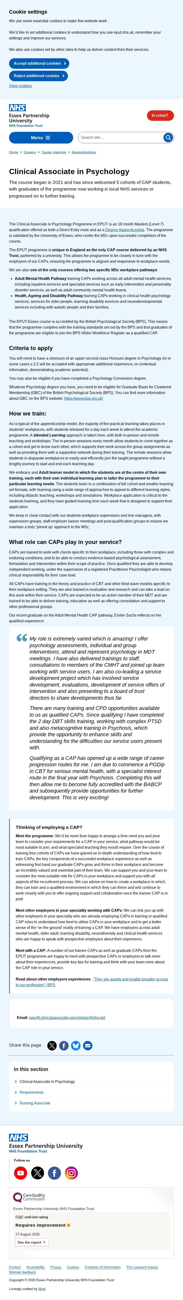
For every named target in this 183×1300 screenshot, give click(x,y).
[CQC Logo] (29, 1201)
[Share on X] (52, 1045)
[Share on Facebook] (64, 1045)
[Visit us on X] (37, 1173)
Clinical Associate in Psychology (47, 1082)
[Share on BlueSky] (76, 1045)
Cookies (73, 1267)
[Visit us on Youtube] (20, 1173)
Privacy (55, 1267)
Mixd (42, 1289)
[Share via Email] (87, 1045)
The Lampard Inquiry (142, 1267)
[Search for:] (120, 137)
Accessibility (35, 1267)
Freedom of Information (103, 1267)
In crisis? (160, 115)
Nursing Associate (35, 1103)
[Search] (168, 137)
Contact (15, 1267)
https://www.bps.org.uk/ (83, 398)
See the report (29, 1242)
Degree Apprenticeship (124, 230)
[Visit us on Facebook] (54, 1173)
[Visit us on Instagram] (71, 1173)
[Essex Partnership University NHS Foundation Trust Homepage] (29, 115)
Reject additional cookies (36, 76)
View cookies (20, 86)
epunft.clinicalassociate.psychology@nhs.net (67, 1018)
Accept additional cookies (37, 63)
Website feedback (22, 1272)
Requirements (32, 1092)
